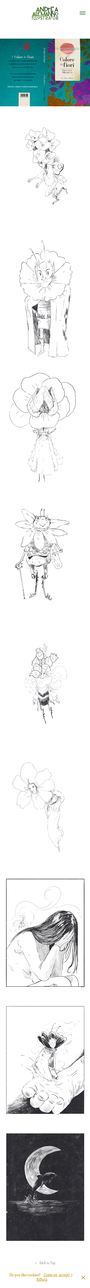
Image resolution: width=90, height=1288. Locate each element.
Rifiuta (41, 1279)
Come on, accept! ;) (58, 1275)
